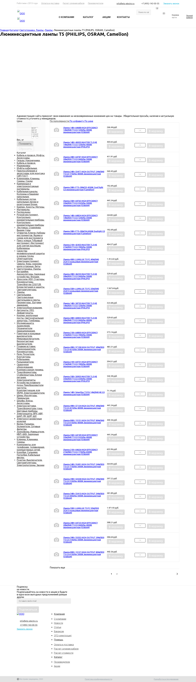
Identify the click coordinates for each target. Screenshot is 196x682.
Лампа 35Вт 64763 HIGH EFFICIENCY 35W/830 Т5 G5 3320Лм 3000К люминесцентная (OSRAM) (80, 203)
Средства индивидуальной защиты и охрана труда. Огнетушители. (31, 255)
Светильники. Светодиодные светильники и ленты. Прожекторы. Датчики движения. (29, 299)
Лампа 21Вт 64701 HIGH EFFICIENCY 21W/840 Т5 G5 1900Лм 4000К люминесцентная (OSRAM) (80, 364)
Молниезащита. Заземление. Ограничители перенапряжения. (26, 327)
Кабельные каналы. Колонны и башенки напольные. (28, 194)
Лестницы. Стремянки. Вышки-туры (29, 228)
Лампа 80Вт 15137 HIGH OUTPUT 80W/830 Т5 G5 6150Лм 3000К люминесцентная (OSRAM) (83, 554)
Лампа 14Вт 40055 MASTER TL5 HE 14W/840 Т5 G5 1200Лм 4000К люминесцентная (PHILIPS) (80, 144)
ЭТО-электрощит (63, 635)
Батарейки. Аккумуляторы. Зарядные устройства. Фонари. (31, 274)
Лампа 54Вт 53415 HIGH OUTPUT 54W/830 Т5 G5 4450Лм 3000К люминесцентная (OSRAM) (83, 495)
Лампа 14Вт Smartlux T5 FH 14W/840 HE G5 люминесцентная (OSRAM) (84, 393)
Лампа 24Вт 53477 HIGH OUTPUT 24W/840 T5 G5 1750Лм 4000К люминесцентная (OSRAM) (83, 173)
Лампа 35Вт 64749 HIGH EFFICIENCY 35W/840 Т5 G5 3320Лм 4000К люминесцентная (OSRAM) (80, 437)
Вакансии (59, 631)
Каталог (58, 657)
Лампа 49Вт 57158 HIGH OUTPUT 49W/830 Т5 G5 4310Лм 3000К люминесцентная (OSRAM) (83, 349)
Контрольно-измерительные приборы (30, 223)
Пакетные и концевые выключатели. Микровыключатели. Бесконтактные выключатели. (28, 338)
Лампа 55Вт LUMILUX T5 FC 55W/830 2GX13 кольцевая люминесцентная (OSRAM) (81, 510)
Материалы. (23, 209)
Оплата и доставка (64, 644)
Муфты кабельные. (27, 168)
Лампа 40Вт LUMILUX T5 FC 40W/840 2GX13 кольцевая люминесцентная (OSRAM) (81, 261)
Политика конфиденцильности (98, 679)
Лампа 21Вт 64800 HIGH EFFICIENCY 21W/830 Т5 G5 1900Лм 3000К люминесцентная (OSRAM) (80, 334)
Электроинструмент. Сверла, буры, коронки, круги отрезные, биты (29, 264)
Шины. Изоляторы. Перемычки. (27, 396)
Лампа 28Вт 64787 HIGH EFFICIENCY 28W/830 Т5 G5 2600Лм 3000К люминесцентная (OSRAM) (80, 159)
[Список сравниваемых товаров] (155, 12)
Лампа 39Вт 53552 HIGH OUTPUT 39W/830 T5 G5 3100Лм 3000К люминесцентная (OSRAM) (83, 539)
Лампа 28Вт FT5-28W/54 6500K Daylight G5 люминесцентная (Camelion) (84, 232)
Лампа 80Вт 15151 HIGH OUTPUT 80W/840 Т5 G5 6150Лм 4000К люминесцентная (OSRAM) (83, 422)
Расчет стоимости (63, 653)
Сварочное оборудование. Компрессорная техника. (30, 367)
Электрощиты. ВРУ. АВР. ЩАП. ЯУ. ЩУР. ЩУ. (30, 414)
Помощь (58, 639)
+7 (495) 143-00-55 (28, 625)
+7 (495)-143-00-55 (150, 3)
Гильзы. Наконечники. (28, 160)
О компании (60, 619)
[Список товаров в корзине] (173, 17)
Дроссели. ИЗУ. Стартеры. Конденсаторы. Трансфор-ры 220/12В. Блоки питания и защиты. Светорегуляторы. (31, 284)
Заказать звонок (171, 3)
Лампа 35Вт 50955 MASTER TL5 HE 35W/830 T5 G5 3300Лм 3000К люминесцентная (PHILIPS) (80, 378)
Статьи (57, 627)
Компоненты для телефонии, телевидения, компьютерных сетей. (31, 447)
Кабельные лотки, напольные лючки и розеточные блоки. (27, 202)
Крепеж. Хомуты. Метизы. (31, 207)
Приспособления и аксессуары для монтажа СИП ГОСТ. (31, 173)
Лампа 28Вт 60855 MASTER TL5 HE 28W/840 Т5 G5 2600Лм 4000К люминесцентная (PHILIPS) (80, 320)
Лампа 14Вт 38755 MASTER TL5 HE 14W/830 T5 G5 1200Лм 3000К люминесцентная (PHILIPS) (80, 305)
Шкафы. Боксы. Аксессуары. (25, 401)
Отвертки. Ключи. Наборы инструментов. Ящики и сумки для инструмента (31, 235)
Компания (59, 614)
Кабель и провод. (26, 163)
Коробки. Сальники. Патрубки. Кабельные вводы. (28, 455)
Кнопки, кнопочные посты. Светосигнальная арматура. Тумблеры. (30, 318)
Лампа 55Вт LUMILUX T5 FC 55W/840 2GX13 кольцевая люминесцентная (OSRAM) (81, 291)
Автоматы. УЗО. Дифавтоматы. (25, 311)
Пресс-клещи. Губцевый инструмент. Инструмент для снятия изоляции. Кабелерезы (30, 244)
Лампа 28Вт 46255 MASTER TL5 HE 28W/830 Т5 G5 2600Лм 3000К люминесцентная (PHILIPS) (80, 276)
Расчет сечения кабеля (66, 648)
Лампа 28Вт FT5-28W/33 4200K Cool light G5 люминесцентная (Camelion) (83, 188)
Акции (57, 666)
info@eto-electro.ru (125, 3)
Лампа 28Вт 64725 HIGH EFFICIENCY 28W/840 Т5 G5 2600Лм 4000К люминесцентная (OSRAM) (80, 525)
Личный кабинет (189, 17)
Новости (58, 623)
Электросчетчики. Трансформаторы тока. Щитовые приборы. (30, 408)
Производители (62, 662)
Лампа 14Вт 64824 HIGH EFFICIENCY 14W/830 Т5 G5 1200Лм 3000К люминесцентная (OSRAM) (80, 217)
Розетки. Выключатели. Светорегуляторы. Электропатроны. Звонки (30, 462)
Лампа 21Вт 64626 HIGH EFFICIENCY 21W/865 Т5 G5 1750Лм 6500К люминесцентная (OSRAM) (80, 452)
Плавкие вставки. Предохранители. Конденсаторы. (26, 349)
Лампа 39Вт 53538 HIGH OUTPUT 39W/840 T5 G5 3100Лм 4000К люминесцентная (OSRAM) (83, 481)
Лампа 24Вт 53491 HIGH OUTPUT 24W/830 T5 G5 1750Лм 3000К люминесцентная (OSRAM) (83, 466)
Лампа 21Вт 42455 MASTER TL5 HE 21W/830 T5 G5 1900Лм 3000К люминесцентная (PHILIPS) (80, 247)
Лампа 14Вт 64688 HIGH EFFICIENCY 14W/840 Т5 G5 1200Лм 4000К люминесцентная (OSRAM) (80, 130)
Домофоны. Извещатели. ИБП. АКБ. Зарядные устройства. (30, 434)
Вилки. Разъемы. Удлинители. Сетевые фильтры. (28, 426)
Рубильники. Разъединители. (25, 360)
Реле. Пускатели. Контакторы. (26, 355)
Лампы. (21, 292)
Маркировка (23, 165)
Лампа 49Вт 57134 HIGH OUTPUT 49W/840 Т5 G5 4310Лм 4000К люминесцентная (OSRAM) (83, 408)
